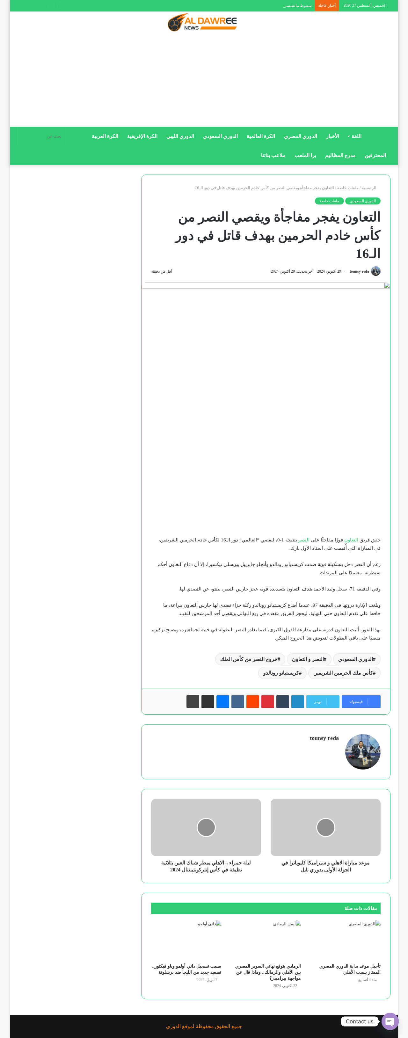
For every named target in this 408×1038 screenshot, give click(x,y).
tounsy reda (359, 271)
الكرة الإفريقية (142, 136)
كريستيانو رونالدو (281, 673)
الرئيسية (369, 187)
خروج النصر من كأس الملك (249, 659)
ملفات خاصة (348, 187)
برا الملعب (305, 155)
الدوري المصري (300, 136)
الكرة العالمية (261, 136)
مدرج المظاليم (340, 155)
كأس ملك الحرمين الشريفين (343, 673)
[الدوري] (204, 23)
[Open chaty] (390, 1021)
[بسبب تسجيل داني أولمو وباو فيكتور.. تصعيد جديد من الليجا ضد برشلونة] (186, 940)
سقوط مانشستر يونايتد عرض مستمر (279, 5)
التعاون (351, 539)
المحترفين (375, 155)
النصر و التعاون (308, 659)
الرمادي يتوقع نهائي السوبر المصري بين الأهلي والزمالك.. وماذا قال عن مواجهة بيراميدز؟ (268, 972)
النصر (304, 539)
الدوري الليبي (180, 136)
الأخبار (332, 136)
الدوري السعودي (220, 136)
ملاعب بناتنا (273, 155)
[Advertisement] (204, 81)
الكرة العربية (105, 136)
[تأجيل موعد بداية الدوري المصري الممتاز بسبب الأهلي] (345, 940)
